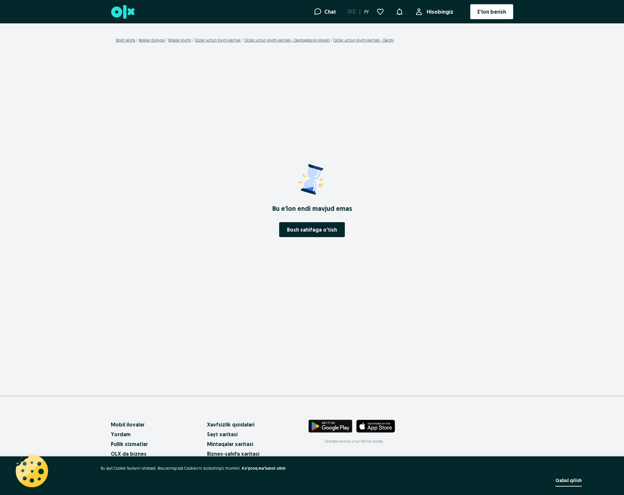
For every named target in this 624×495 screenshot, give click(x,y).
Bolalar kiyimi (179, 40)
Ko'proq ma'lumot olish (263, 468)
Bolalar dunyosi (152, 40)
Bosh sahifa (125, 40)
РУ (366, 12)
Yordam (121, 434)
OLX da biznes (129, 454)
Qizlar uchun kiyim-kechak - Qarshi (363, 40)
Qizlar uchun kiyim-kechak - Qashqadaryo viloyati (287, 40)
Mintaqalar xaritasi (230, 444)
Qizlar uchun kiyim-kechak (218, 40)
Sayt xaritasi (222, 434)
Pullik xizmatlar (129, 444)
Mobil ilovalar (128, 424)
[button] (399, 11)
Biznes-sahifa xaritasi (233, 454)
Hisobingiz (440, 11)
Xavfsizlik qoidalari (230, 424)
